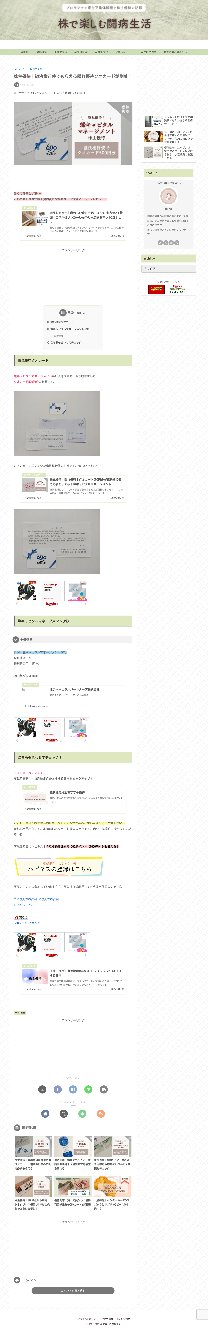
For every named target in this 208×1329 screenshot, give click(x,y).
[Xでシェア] (42, 1089)
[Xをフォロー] (64, 1114)
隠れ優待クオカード (62, 322)
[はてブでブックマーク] (73, 1089)
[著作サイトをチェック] (45, 1114)
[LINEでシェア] (88, 1089)
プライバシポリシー (88, 1319)
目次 (70, 312)
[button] (104, 1089)
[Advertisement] (73, 176)
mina (168, 208)
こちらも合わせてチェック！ (67, 342)
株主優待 (21, 1013)
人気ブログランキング (27, 923)
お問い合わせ (123, 1319)
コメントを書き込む (73, 1290)
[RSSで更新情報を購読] (101, 1114)
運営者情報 (107, 1319)
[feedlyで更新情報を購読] (82, 1114)
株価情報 (58, 336)
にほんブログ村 (24, 904)
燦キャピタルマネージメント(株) (69, 329)
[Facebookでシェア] (58, 1089)
